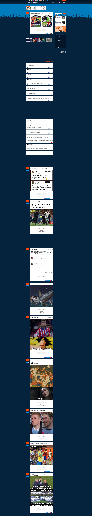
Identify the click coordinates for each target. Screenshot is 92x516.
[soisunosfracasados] (27, 136)
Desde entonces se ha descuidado (35, 201)
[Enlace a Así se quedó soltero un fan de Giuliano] (42, 40)
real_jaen (30, 74)
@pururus (28, 121)
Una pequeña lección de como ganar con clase (36, 13)
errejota (52, 360)
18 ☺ (39, 309)
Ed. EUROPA (61, 52)
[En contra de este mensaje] (49, 67)
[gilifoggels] (27, 69)
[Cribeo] (37, 0)
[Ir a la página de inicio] (32, 2)
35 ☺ (39, 276)
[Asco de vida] (29, 0)
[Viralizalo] (47, 0)
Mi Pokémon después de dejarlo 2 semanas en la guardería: (38, 410)
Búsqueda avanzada (56, 14)
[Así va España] (33, 0)
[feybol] (27, 131)
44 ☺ (39, 193)
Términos (58, 50)
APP (65, 50)
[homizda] (27, 64)
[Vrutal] (36, 0)
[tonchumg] (27, 125)
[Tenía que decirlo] (44, 0)
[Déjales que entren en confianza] (60, 31)
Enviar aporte (60, 2)
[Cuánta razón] (31, 0)
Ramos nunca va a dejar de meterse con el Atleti (37, 360)
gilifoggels (30, 69)
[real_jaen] (27, 74)
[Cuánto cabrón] (35, 0)
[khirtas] (27, 97)
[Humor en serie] (39, 0)
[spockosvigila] (27, 79)
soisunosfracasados (31, 144)
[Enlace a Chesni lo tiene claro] (49, 40)
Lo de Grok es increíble (33, 249)
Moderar (64, 2)
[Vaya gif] (43, 0)
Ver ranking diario (60, 47)
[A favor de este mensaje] (48, 67)
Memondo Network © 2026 (63, 51)
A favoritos (45, 30)
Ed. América (64, 52)
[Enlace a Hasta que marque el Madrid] (29, 40)
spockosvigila (31, 79)
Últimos (53, 2)
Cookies (62, 50)
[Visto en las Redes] (32, 0)
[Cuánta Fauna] (40, 0)
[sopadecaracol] (27, 92)
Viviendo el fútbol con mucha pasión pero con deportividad (38, 168)
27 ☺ (39, 228)
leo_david (52, 474)
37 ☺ (39, 436)
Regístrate (60, 0)
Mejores (56, 2)
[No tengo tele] (41, 0)
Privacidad (60, 50)
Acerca (56, 50)
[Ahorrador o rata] (45, 0)
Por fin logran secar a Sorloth (34, 317)
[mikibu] (27, 87)
